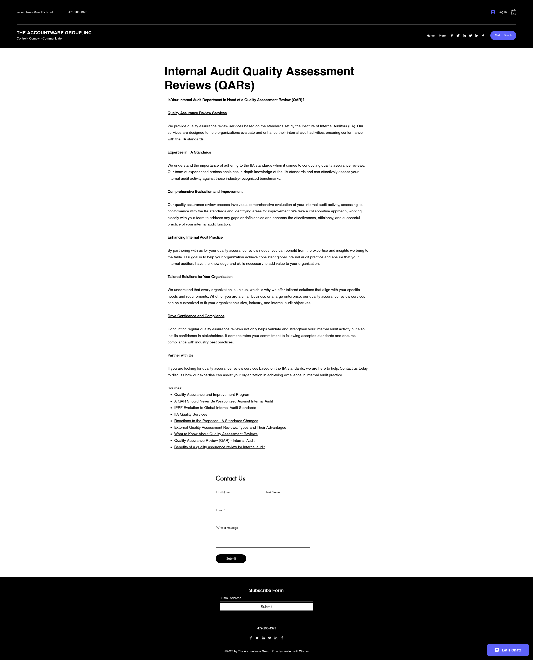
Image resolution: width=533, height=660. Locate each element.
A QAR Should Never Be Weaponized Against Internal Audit (223, 401)
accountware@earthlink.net (35, 12)
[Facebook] (452, 35)
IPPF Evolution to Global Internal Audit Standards (215, 407)
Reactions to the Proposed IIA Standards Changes (216, 421)
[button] (513, 12)
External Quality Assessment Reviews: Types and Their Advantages (230, 427)
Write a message (227, 527)
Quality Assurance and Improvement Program (212, 394)
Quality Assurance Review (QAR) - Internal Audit (214, 440)
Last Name (273, 492)
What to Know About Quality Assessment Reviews (216, 434)
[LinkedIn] (464, 35)
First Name (223, 492)
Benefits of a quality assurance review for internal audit (219, 447)
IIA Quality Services (190, 414)
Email (219, 510)
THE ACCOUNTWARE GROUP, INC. (55, 32)
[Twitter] (458, 35)
